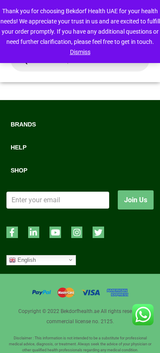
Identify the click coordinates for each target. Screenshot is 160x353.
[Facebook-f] (12, 232)
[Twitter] (98, 232)
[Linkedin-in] (34, 232)
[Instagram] (77, 232)
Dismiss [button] (80, 52)
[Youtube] (55, 232)
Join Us (135, 200)
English (26, 259)
